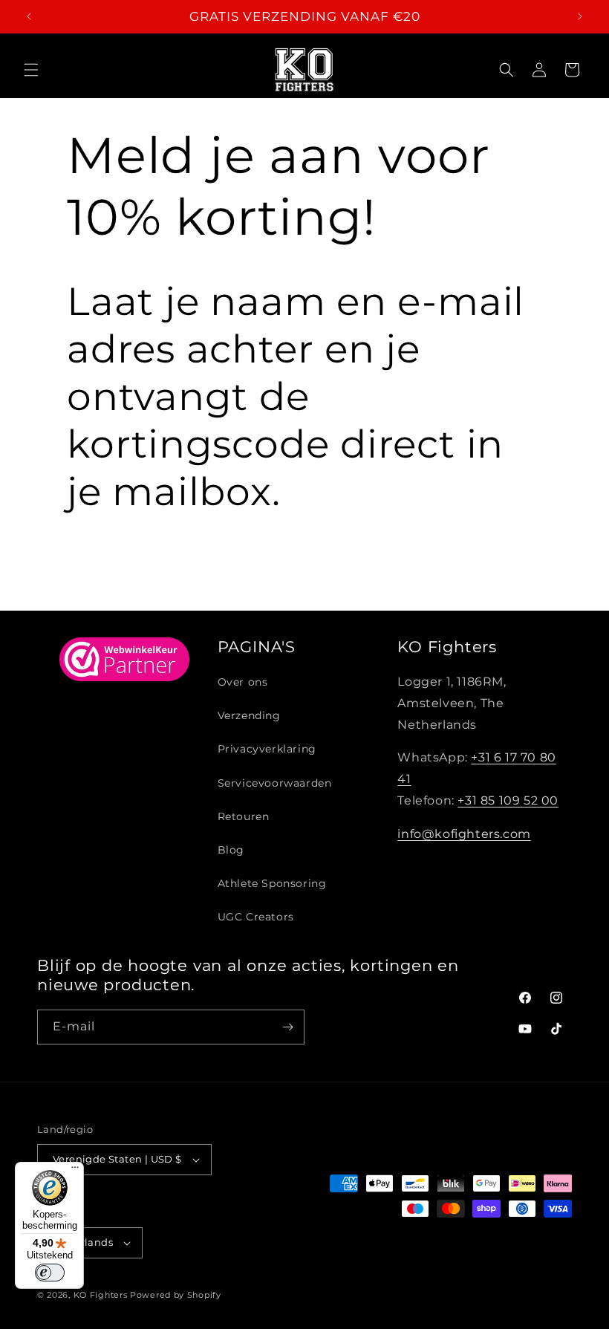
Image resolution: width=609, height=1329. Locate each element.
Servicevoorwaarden (275, 783)
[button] (31, 69)
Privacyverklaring (267, 749)
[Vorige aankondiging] (29, 16)
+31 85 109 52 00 (507, 800)
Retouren (244, 816)
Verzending (249, 715)
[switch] (50, 1272)
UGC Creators (256, 916)
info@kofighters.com (463, 834)
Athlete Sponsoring (272, 883)
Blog (231, 850)
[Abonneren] (287, 1027)
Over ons (243, 682)
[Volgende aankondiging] (580, 16)
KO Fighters (101, 1295)
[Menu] (75, 1171)
